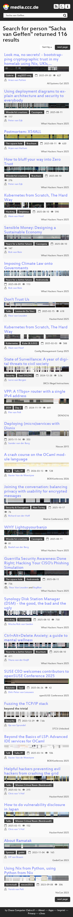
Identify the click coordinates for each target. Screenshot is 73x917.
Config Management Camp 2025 (52, 351)
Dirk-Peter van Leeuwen (21, 692)
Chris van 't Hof (16, 793)
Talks (8, 311)
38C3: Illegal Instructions (56, 383)
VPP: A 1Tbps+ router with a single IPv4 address (34, 394)
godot (21, 852)
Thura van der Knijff (18, 660)
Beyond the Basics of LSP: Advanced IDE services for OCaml (36, 739)
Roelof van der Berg (18, 547)
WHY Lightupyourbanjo (25, 527)
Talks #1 (18, 471)
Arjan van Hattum (17, 148)
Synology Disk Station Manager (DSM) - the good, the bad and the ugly (35, 604)
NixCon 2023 (62, 893)
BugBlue (37, 587)
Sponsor (10, 852)
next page (62, 47)
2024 (8, 408)
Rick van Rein (15, 252)
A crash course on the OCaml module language (35, 457)
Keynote (10, 688)
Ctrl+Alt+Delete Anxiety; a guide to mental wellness (36, 638)
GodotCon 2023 (60, 860)
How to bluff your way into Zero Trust (32, 162)
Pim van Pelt (14, 412)
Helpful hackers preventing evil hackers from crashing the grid (32, 771)
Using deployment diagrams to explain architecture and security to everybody (35, 96)
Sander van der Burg (19, 443)
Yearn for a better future (19, 244)
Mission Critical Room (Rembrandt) (33, 785)
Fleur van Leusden (17, 316)
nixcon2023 (27, 885)
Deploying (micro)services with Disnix (32, 426)
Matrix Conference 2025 (56, 519)
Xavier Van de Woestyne (21, 475)
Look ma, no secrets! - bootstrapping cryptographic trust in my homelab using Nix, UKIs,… (33, 59)
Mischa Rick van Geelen (20, 624)
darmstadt (11, 885)
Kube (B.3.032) (29, 343)
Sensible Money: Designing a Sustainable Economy (30, 230)
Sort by (46, 47)
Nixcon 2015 (62, 446)
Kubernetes (12, 343)
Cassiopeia (36, 112)
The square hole (14, 143)
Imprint (61, 910)
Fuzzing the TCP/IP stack (26, 704)
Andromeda (42, 280)
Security (10, 375)
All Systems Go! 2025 (58, 83)
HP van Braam (15, 857)
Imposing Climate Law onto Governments (28, 266)
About (41, 910)
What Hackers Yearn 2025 (55, 124)
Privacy (31, 913)
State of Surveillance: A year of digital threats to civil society (36, 361)
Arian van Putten (17, 80)
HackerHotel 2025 (59, 319)
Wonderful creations (16, 112)
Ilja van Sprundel (17, 725)
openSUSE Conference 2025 (54, 695)
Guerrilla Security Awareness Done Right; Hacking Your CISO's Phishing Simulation (36, 563)
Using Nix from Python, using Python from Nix (30, 871)
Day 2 (18, 408)
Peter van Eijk (15, 120)
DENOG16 (63, 415)
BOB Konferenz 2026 (58, 479)
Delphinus (24, 212)
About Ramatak (18, 841)
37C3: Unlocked (60, 729)
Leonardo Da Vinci (24, 311)
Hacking (10, 212)
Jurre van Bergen (17, 380)
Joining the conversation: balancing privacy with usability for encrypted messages (35, 491)
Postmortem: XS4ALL (22, 132)
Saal (21, 688)
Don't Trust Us (16, 299)
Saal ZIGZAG (25, 375)
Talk (8, 471)
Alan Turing (39, 507)
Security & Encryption (17, 507)
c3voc (42, 913)
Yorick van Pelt (16, 889)
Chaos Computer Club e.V (21, 910)
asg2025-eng (24, 75)
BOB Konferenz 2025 (58, 761)
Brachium (31, 143)
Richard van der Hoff (19, 516)
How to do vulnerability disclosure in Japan (34, 807)
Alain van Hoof (16, 216)
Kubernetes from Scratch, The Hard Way (36, 197)
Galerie (9, 75)
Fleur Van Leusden (18, 587)
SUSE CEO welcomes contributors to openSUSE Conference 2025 (36, 674)
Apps (51, 910)
